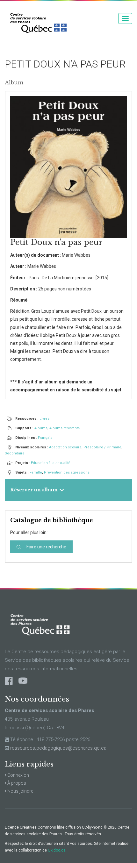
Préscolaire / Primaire (102, 447)
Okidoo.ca (57, 850)
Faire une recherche (45, 546)
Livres (44, 419)
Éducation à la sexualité (50, 463)
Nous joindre (19, 791)
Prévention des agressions (67, 472)
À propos (16, 783)
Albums (40, 428)
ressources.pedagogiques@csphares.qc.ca (58, 748)
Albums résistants (64, 428)
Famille (36, 472)
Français (45, 438)
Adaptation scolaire (65, 447)
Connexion (17, 775)
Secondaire (15, 453)
